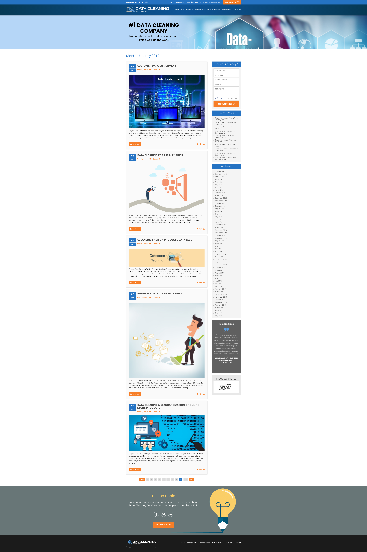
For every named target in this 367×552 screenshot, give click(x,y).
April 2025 (218, 187)
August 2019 (219, 273)
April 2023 (218, 249)
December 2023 (221, 230)
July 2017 (218, 310)
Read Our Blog (163, 524)
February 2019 (220, 289)
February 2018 (220, 305)
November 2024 (221, 201)
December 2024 (221, 198)
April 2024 (218, 219)
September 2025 (221, 174)
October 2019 (220, 267)
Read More (134, 144)
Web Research (200, 10)
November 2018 (221, 297)
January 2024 (220, 227)
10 (185, 479)
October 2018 (220, 300)
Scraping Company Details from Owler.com (226, 149)
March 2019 (219, 286)
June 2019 (218, 278)
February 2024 (220, 225)
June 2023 (218, 246)
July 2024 (218, 211)
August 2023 (219, 241)
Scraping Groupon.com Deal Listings (225, 145)
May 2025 (218, 184)
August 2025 (219, 176)
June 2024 (218, 214)
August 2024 (219, 209)
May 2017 (218, 316)
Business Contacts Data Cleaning (160, 293)
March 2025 (219, 190)
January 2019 (220, 291)
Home (177, 10)
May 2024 (218, 217)
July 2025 (218, 179)
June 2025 (218, 182)
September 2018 (221, 302)
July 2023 (218, 243)
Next (191, 479)
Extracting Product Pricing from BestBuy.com (226, 119)
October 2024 (220, 203)
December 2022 (221, 259)
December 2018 (221, 294)
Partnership (226, 10)
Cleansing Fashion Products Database (164, 239)
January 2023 (220, 257)
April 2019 (218, 283)
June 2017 (218, 313)
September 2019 (221, 270)
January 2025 (220, 195)
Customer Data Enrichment (156, 65)
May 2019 (218, 281)
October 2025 (220, 171)
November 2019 (221, 265)
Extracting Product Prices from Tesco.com (226, 141)
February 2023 (220, 254)
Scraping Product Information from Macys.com (225, 136)
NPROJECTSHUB (214, 2)
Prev (142, 479)
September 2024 (221, 206)
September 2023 (221, 238)
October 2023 (220, 235)
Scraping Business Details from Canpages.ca (226, 154)
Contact (237, 10)
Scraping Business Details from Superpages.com (226, 132)
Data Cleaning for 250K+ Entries (160, 155)
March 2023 (219, 251)
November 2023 (221, 233)
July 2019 (218, 275)
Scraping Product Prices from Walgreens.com (225, 158)
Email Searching (213, 10)
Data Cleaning (187, 10)
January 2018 (220, 308)
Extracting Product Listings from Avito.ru (226, 127)
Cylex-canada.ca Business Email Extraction (226, 123)
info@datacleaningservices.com (185, 2)
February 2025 (220, 193)
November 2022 (221, 262)
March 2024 (219, 222)
